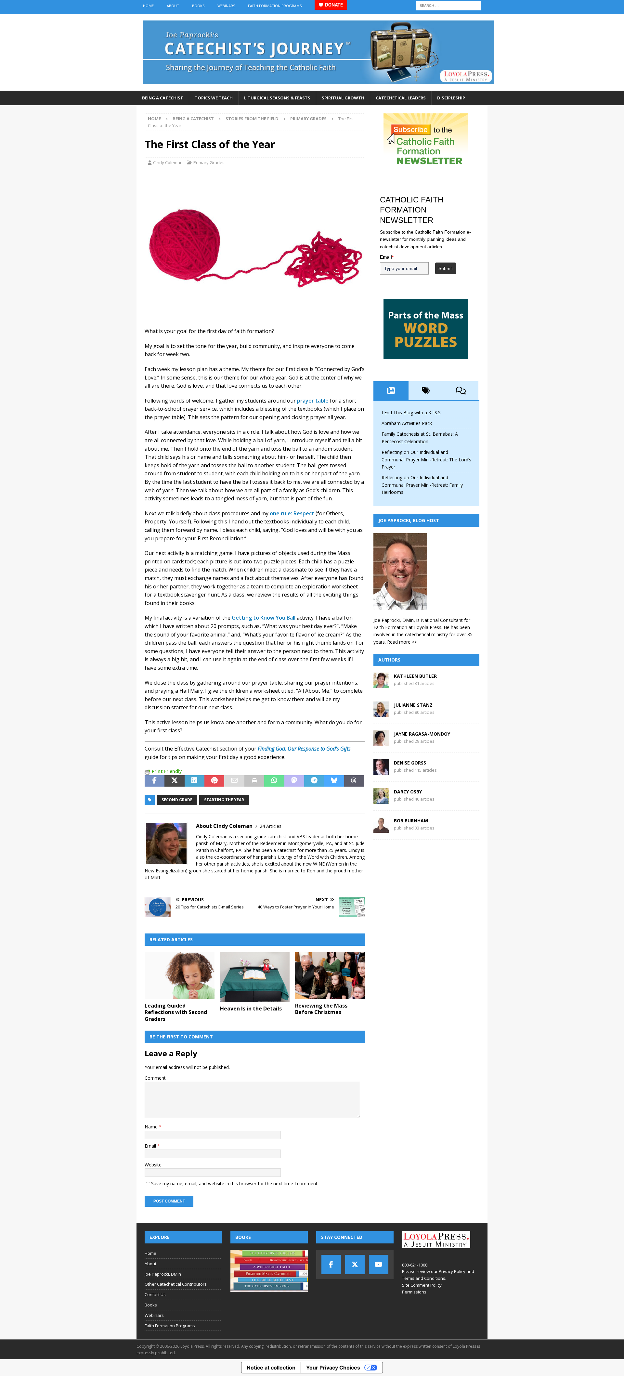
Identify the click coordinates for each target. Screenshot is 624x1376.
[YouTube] (378, 1264)
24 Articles (270, 826)
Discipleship (451, 98)
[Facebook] (331, 1264)
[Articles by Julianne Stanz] (381, 713)
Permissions (414, 1292)
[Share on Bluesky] (334, 781)
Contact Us (155, 1294)
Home (148, 5)
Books (198, 5)
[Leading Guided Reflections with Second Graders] (179, 975)
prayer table (313, 400)
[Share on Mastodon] (294, 781)
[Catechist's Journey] (318, 87)
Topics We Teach (214, 98)
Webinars (226, 5)
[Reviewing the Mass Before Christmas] (330, 975)
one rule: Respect (292, 513)
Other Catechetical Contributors (176, 1284)
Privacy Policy (452, 1271)
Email (151, 1146)
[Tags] (426, 390)
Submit (445, 268)
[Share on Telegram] (314, 781)
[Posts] (391, 390)
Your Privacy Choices (333, 1367)
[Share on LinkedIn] (194, 781)
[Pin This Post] (214, 781)
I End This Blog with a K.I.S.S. (412, 412)
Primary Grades (209, 162)
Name (152, 1127)
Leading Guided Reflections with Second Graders (176, 1012)
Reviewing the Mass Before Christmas (321, 1009)
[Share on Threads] (354, 781)
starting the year (224, 800)
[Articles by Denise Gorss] (381, 771)
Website (153, 1165)
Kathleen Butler (415, 676)
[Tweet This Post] (174, 781)
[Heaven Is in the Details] (255, 977)
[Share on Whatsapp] (274, 781)
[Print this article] (254, 781)
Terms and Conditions (423, 1278)
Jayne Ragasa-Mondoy (422, 734)
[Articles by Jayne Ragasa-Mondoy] (381, 742)
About (173, 5)
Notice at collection (271, 1367)
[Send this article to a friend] (234, 781)
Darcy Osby (408, 792)
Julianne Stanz (413, 705)
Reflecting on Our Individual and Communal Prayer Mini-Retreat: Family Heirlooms (422, 484)
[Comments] (460, 390)
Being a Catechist (162, 98)
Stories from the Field (252, 119)
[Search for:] (448, 5)
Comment (155, 1078)
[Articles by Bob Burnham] (381, 829)
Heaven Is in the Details (251, 1008)
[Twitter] (355, 1264)
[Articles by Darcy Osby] (381, 800)
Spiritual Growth (343, 98)
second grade (177, 800)
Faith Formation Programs (275, 5)
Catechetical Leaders (401, 98)
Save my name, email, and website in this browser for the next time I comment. (234, 1183)
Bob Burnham (411, 820)
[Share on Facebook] (154, 781)
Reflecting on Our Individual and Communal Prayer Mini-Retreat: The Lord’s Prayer (426, 459)
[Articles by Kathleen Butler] (381, 684)
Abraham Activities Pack (407, 423)
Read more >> (402, 642)
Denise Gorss (410, 763)
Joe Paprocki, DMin (163, 1274)
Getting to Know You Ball (263, 617)
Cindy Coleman (168, 162)
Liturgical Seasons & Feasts (277, 98)
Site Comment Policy (422, 1285)
